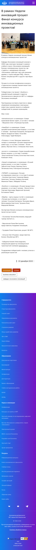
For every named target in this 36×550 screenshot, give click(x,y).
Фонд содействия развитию (10, 332)
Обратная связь (6, 494)
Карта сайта (5, 499)
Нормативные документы (9, 318)
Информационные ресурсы (10, 457)
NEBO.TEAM (18, 543)
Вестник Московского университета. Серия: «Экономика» (15, 423)
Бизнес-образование (8, 383)
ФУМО (3, 392)
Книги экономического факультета (12, 462)
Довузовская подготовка (9, 360)
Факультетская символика (10, 345)
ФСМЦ (4, 397)
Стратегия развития (8, 327)
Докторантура (6, 378)
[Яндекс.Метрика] (14, 539)
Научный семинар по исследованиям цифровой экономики (16, 417)
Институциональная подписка (11, 471)
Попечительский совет (8, 322)
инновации (7, 270)
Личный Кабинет (7, 485)
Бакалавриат (5, 365)
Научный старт (6, 443)
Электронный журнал (8, 429)
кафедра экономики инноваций (14, 279)
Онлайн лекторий (7, 480)
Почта (3, 490)
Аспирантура (5, 374)
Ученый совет (6, 313)
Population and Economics (9, 438)
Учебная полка (6, 467)
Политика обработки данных (18, 529)
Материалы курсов (7, 476)
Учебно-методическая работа (10, 388)
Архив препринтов (7, 447)
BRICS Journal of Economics (10, 434)
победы (16, 270)
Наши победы (6, 341)
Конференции (6, 407)
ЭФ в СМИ (5, 336)
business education (9, 274)
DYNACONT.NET (18, 545)
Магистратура (6, 369)
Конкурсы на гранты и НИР (10, 411)
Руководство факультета (9, 304)
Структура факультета (8, 309)
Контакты (4, 350)
